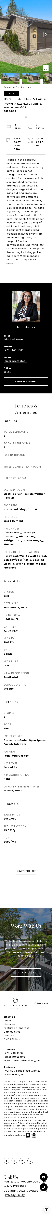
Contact (9, 1035)
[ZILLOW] (30, 1161)
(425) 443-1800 (14, 350)
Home (7, 1020)
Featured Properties (16, 1028)
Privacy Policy (15, 1195)
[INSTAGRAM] (14, 1161)
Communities (12, 1031)
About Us (9, 1024)
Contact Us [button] (26, 972)
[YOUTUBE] (22, 1161)
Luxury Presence (15, 1186)
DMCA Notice (12, 1039)
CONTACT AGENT (26, 381)
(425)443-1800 (13, 1053)
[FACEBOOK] (6, 1161)
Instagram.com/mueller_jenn (22, 1060)
